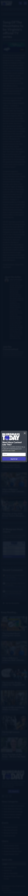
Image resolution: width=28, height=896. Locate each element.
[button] (25, 433)
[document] (14, 448)
